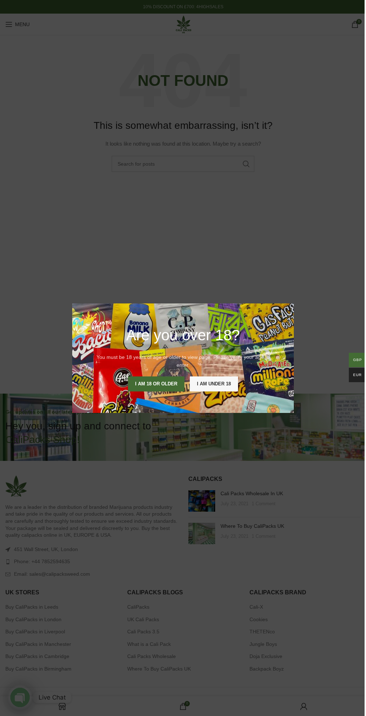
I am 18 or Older (156, 383)
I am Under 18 (214, 383)
